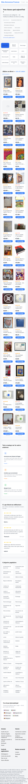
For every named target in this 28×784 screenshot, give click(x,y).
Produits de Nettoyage (18, 667)
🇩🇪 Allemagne (7, 713)
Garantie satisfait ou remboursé (6, 736)
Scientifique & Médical (18, 673)
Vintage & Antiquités (6, 691)
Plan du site (4, 758)
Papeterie (17, 656)
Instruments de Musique (7, 627)
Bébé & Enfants (7, 30)
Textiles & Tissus (19, 681)
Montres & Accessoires (6, 652)
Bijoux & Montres (16, 30)
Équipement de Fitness (7, 606)
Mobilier (17, 641)
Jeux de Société (19, 626)
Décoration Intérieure (18, 592)
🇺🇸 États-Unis (7, 715)
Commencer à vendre (20, 731)
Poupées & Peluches (6, 667)
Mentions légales (5, 734)
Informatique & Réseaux (19, 622)
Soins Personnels (19, 677)
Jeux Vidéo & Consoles (6, 632)
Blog (16, 756)
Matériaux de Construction (6, 641)
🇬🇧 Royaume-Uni (17, 713)
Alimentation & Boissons (9, 25)
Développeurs (4, 754)
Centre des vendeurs (20, 739)
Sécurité (5, 677)
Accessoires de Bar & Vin (16, 20)
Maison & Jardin (19, 637)
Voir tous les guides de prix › (9, 37)
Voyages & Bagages (18, 691)
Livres (4, 637)
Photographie (18, 663)
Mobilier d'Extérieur (6, 646)
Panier (2, 745)
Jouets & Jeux (18, 632)
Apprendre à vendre (20, 734)
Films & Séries (6, 611)
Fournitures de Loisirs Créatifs (19, 616)
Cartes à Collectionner (6, 592)
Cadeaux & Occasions (18, 32)
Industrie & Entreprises (6, 622)
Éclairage (17, 596)
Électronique (18, 602)
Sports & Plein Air (7, 681)
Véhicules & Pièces (6, 686)
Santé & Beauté (7, 672)
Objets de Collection (17, 652)
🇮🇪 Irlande (15, 715)
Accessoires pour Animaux (9, 22)
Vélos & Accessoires (18, 686)
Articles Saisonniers (8, 27)
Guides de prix (5, 731)
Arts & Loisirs (17, 27)
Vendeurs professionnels (19, 736)
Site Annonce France (10, 2)
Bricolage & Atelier (8, 32)
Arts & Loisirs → (6, 74)
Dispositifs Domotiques (6, 597)
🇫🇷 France (6, 710)
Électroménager (7, 602)
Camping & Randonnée (9, 35)
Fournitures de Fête (7, 616)
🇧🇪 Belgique (7, 718)
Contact (17, 752)
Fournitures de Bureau (19, 611)
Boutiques (3, 743)
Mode (16, 646)
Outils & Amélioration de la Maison (8, 658)
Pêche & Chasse (7, 663)
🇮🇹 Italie (13, 710)
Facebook (17, 754)
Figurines (17, 605)
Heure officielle (5, 760)
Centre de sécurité (5, 756)
